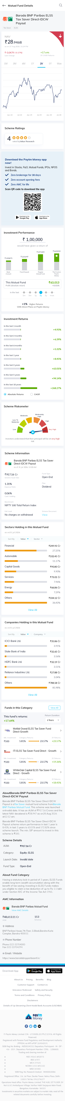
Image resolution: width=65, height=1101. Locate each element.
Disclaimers (32, 1000)
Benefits (40, 979)
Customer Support (26, 984)
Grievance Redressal (22, 990)
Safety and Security (43, 990)
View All (54, 707)
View (45, 514)
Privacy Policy (44, 995)
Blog (49, 979)
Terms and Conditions (24, 995)
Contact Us (43, 984)
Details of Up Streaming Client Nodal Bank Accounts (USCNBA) (32, 1005)
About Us (18, 979)
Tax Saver (19, 804)
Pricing (29, 979)
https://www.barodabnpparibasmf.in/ (21, 958)
